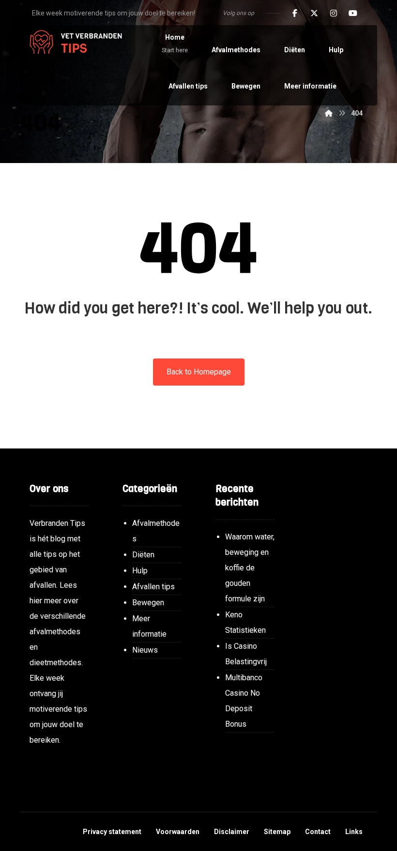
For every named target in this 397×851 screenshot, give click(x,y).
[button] (295, 13)
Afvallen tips (153, 586)
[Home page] (329, 113)
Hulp (140, 570)
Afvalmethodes (156, 531)
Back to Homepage (199, 371)
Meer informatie (149, 626)
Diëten (143, 554)
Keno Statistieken (245, 622)
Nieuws (145, 650)
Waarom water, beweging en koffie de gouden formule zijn (250, 567)
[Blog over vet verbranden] (73, 42)
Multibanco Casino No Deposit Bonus (243, 701)
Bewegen (148, 602)
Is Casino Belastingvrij (246, 654)
